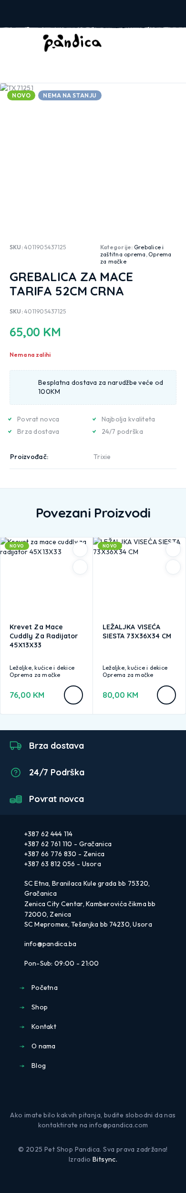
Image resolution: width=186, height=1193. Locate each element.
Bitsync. (105, 1159)
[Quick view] (80, 567)
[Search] (126, 44)
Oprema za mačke (35, 674)
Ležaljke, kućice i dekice (42, 667)
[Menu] (20, 43)
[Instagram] (100, 1091)
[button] (73, 694)
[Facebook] (85, 1091)
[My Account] (141, 43)
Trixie (102, 456)
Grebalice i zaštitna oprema (132, 251)
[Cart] (172, 43)
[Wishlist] (156, 43)
